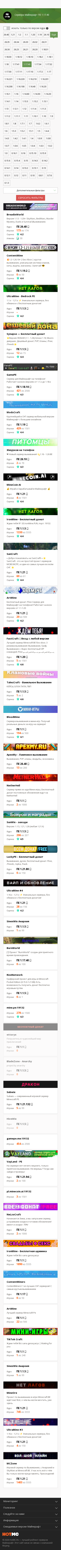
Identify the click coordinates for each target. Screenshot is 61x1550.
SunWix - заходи (17, 822)
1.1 (26, 34)
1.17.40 (27, 64)
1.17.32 (48, 64)
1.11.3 (43, 108)
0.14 (16, 167)
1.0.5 (24, 145)
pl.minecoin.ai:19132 (19, 1191)
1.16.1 (7, 93)
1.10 (44, 116)
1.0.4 (32, 145)
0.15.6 (7, 160)
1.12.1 (15, 108)
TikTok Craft (14, 1339)
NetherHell (13, 785)
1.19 (40, 34)
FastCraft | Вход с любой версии (28, 638)
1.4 (31, 138)
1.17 (49, 71)
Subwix (11, 1092)
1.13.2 (35, 101)
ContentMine (15, 255)
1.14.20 (47, 93)
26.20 (34, 49)
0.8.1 (41, 175)
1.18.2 (40, 56)
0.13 (44, 167)
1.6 (6, 130)
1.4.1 (24, 138)
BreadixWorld (15, 214)
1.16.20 (43, 86)
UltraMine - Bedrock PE (21, 296)
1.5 (38, 130)
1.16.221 (8, 79)
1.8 (14, 123)
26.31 (44, 42)
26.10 (46, 34)
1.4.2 (15, 138)
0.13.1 (35, 167)
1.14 (16, 101)
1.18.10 (29, 56)
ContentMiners (16, 1281)
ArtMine (12, 597)
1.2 (19, 34)
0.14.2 (44, 160)
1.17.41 (16, 64)
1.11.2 (7, 116)
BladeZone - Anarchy (19, 1061)
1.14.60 (25, 93)
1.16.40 (32, 86)
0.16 (23, 153)
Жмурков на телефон (20, 450)
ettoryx (11, 1034)
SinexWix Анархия (18, 921)
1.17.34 (37, 64)
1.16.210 (32, 79)
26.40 (6, 34)
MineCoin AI (14, 484)
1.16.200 (8, 86)
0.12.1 (7, 175)
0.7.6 (49, 175)
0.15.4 (17, 160)
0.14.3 (35, 160)
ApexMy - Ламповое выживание (27, 754)
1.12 (24, 108)
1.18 (6, 64)
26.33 (25, 42)
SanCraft (12, 553)
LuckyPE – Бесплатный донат (25, 856)
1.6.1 (46, 123)
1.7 (30, 123)
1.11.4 (33, 108)
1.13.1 (44, 101)
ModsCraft (13, 412)
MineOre (12, 1392)
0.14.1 (7, 167)
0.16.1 (14, 153)
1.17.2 (40, 71)
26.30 (7, 49)
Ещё (54, 34)
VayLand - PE (14, 1161)
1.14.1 (7, 101)
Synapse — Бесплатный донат (26, 333)
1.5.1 (31, 130)
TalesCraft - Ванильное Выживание (29, 682)
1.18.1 (50, 56)
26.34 (16, 42)
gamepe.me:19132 (18, 1138)
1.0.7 (7, 145)
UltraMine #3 (15, 1429)
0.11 (24, 175)
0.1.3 (7, 182)
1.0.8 (48, 138)
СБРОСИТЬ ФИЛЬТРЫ (30, 197)
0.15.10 (32, 153)
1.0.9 (39, 138)
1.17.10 (29, 71)
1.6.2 (38, 123)
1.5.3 (14, 130)
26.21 (25, 49)
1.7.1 (22, 123)
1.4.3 (7, 138)
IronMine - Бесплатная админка (27, 1251)
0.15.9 (43, 153)
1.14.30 (36, 93)
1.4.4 (46, 130)
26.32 (34, 42)
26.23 (16, 49)
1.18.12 (18, 56)
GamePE (11, 374)
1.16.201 (44, 79)
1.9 (51, 116)
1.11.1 (17, 116)
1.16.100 (20, 86)
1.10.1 (35, 116)
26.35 (7, 42)
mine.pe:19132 (15, 1007)
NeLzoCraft (14, 1214)
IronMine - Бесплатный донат (25, 519)
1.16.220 (20, 79)
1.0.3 (41, 145)
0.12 (16, 175)
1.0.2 (50, 145)
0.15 (26, 160)
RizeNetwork (15, 974)
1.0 (6, 153)
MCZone (12, 1463)
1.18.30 (8, 56)
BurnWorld (13, 948)
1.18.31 (45, 49)
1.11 (26, 116)
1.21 (13, 34)
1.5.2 (22, 130)
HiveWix (12, 1118)
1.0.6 (15, 145)
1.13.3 (25, 101)
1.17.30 (8, 71)
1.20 (33, 34)
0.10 (32, 175)
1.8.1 (7, 123)
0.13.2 (25, 167)
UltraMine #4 (15, 890)
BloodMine (13, 717)
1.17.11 (18, 71)
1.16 (16, 93)
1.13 (6, 108)
